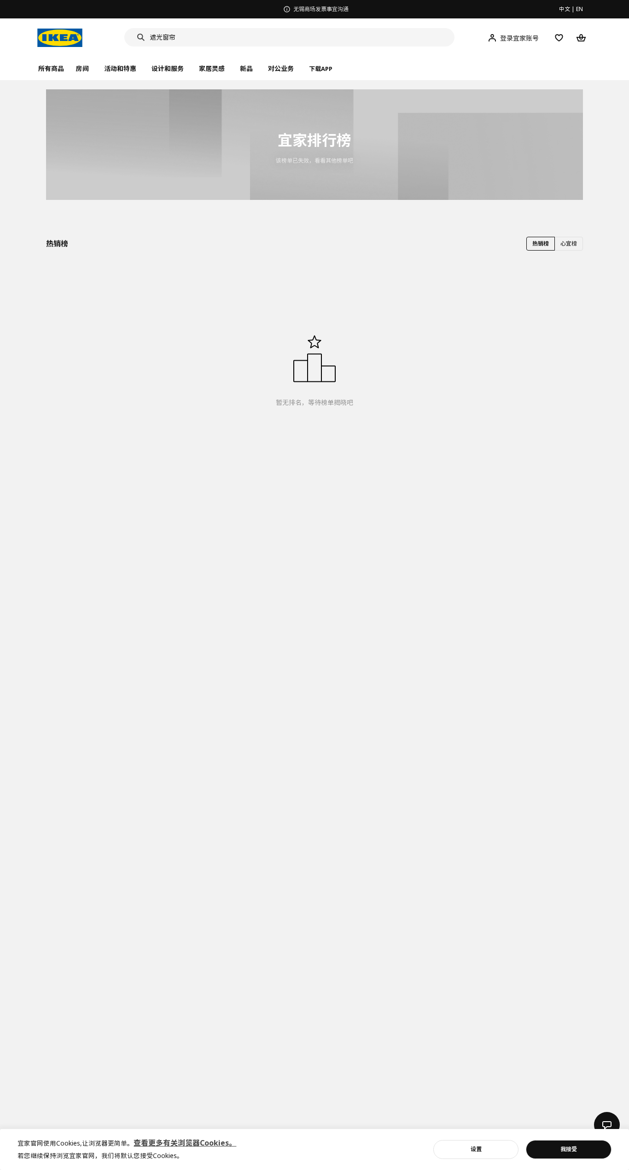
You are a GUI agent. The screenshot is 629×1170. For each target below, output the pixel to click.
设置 (476, 1149)
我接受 (568, 1149)
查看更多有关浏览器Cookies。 (185, 1143)
